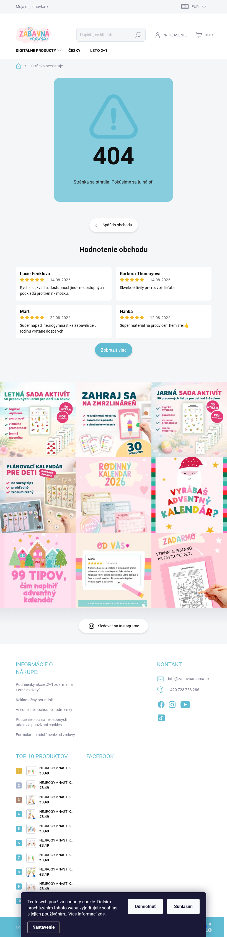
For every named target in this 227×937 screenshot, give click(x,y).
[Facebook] (161, 704)
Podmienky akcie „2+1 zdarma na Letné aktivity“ (44, 687)
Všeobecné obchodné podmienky (44, 709)
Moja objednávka (30, 6)
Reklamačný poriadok (34, 700)
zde (101, 914)
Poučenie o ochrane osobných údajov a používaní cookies (41, 722)
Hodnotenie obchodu (113, 249)
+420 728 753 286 (183, 690)
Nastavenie (43, 927)
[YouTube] (185, 704)
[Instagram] (172, 704)
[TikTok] (161, 717)
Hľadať (138, 35)
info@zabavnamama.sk (188, 678)
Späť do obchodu (117, 225)
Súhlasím (183, 906)
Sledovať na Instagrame (118, 626)
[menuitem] (39, 50)
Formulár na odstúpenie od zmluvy (45, 734)
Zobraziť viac (114, 350)
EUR (195, 6)
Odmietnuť (145, 906)
